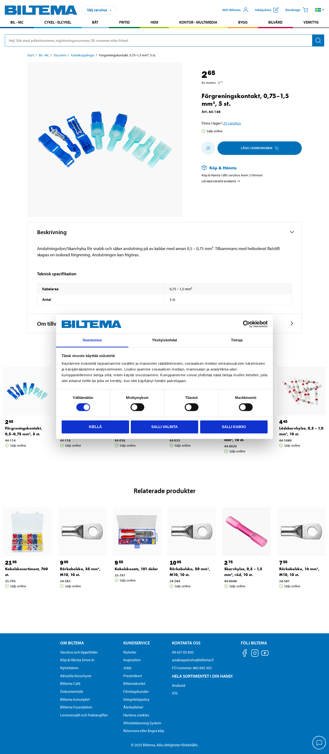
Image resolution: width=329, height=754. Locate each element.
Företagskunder (136, 691)
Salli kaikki (234, 427)
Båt (95, 22)
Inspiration (132, 659)
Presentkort (132, 675)
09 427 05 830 (182, 652)
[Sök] (318, 40)
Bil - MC (16, 22)
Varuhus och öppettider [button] (79, 652)
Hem (154, 22)
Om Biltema (72, 643)
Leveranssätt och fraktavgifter (84, 715)
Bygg (243, 22)
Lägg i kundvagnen (256, 148)
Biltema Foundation (76, 707)
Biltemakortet (134, 683)
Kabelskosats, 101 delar (136, 568)
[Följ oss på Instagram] (255, 654)
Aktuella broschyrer (76, 675)
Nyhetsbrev (69, 667)
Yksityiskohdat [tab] (164, 340)
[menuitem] (17, 22)
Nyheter (129, 652)
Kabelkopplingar (83, 55)
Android (178, 685)
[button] (320, 10)
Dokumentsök (71, 691)
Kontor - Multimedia (198, 22)
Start (30, 55)
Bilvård (275, 22)
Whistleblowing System (142, 723)
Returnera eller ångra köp (143, 730)
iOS (175, 693)
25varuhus (232, 123)
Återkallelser (133, 707)
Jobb (127, 667)
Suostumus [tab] (92, 340)
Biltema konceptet (75, 699)
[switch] (137, 407)
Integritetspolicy (136, 699)
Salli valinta (164, 427)
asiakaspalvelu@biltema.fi (193, 659)
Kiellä (95, 427)
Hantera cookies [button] (136, 715)
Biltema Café (70, 683)
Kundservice (136, 643)
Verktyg (311, 22)
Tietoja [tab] (237, 340)
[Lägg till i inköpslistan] (208, 148)
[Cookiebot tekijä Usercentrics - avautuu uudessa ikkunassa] (246, 324)
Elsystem (60, 55)
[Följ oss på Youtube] (265, 655)
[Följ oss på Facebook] (245, 654)
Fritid (124, 22)
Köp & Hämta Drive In (77, 659)
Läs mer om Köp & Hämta (219, 181)
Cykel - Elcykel (57, 22)
